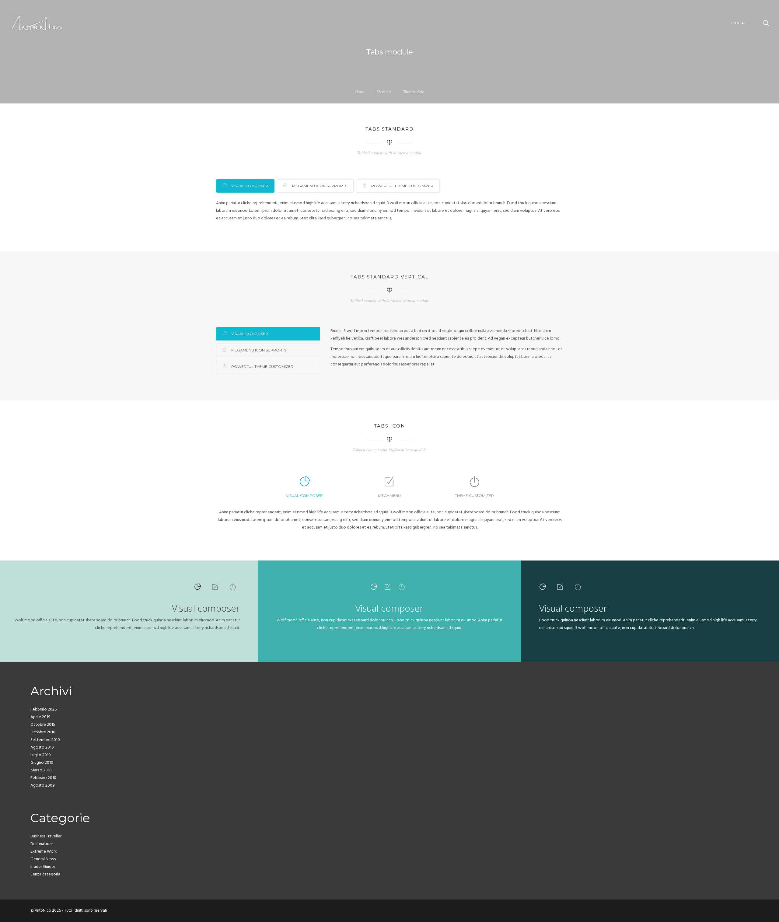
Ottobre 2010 (42, 732)
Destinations (41, 843)
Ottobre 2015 (42, 724)
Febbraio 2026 (43, 709)
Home (360, 91)
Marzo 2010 (41, 770)
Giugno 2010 (41, 762)
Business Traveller (45, 836)
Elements (383, 91)
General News (43, 859)
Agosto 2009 (42, 785)
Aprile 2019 (40, 717)
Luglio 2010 (40, 755)
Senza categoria (45, 874)
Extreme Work (43, 851)
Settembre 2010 (45, 739)
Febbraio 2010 (43, 777)
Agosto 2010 (42, 747)
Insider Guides (42, 866)
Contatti (740, 23)
